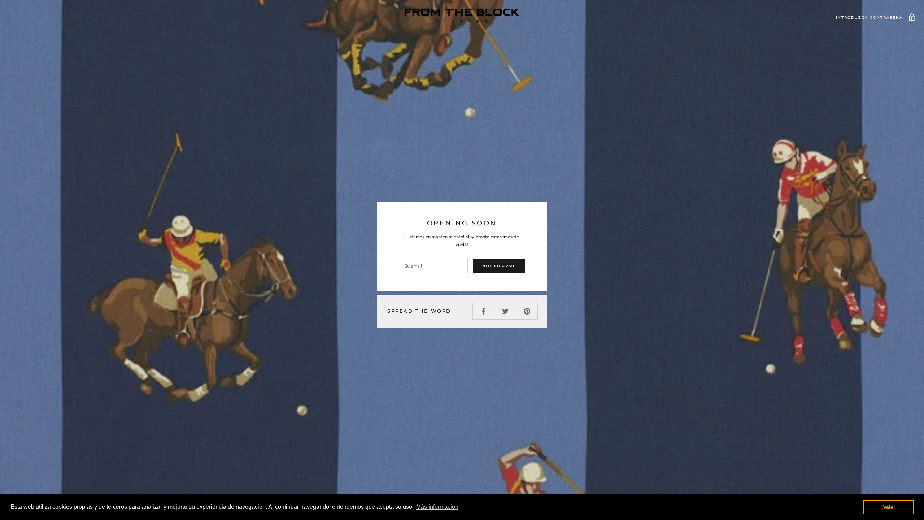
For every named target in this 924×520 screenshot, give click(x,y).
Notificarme (499, 266)
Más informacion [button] (437, 507)
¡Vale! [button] (888, 507)
